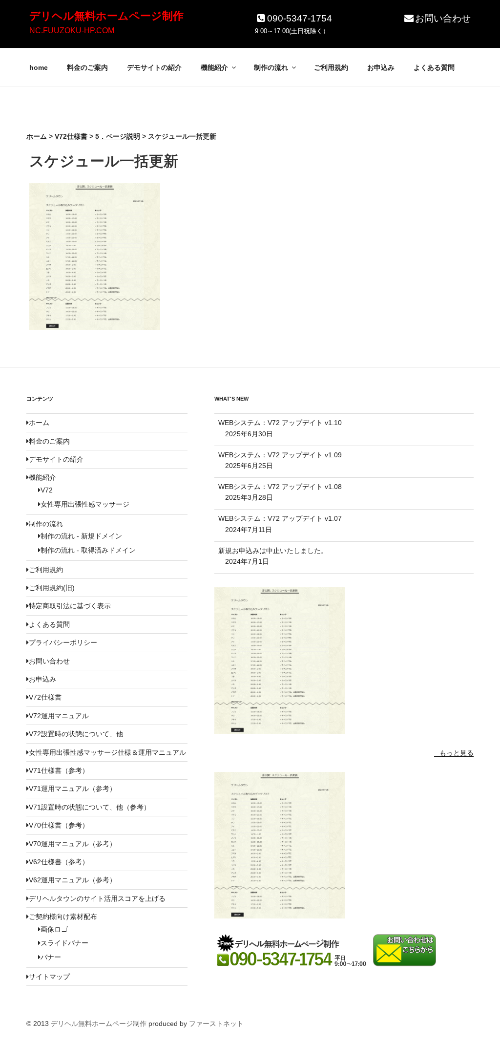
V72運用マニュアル (59, 716)
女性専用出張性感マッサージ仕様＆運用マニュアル (107, 752)
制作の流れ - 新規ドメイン (81, 536)
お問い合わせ (443, 18)
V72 (47, 490)
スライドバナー (64, 943)
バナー (51, 957)
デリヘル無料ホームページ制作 (106, 16)
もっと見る (456, 753)
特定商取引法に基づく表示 (70, 606)
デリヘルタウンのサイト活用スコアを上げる (97, 898)
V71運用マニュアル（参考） (72, 788)
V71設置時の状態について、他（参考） (89, 807)
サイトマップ (49, 977)
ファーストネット (216, 1023)
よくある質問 (434, 67)
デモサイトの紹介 (154, 67)
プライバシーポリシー (63, 642)
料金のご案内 (87, 67)
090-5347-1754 (299, 18)
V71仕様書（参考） (59, 770)
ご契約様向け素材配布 (63, 916)
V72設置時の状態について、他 (76, 734)
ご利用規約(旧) (52, 588)
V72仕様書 (45, 697)
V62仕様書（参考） (59, 862)
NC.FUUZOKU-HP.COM (71, 30)
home (38, 67)
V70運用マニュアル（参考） (72, 844)
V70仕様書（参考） (59, 825)
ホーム (39, 423)
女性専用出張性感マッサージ (85, 504)
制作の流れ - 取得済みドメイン (88, 550)
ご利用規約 (331, 67)
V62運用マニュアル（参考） (72, 880)
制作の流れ (271, 67)
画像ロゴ (54, 929)
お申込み (381, 67)
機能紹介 (214, 67)
